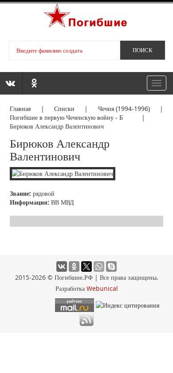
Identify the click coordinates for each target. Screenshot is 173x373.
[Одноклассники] (74, 266)
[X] (86, 266)
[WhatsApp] (99, 266)
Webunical (102, 288)
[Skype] (111, 266)
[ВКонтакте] (61, 266)
